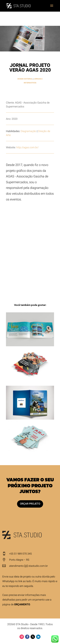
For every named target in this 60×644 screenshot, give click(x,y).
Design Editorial (24, 79)
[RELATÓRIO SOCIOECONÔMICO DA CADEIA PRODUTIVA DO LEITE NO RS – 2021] (30, 403)
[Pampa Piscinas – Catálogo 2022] (30, 329)
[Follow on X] (33, 637)
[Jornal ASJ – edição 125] (30, 363)
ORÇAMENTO (22, 604)
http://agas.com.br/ (27, 147)
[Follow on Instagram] (22, 637)
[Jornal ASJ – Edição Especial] (30, 437)
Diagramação (28, 131)
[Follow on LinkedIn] (38, 637)
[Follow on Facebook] (27, 637)
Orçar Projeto (30, 504)
